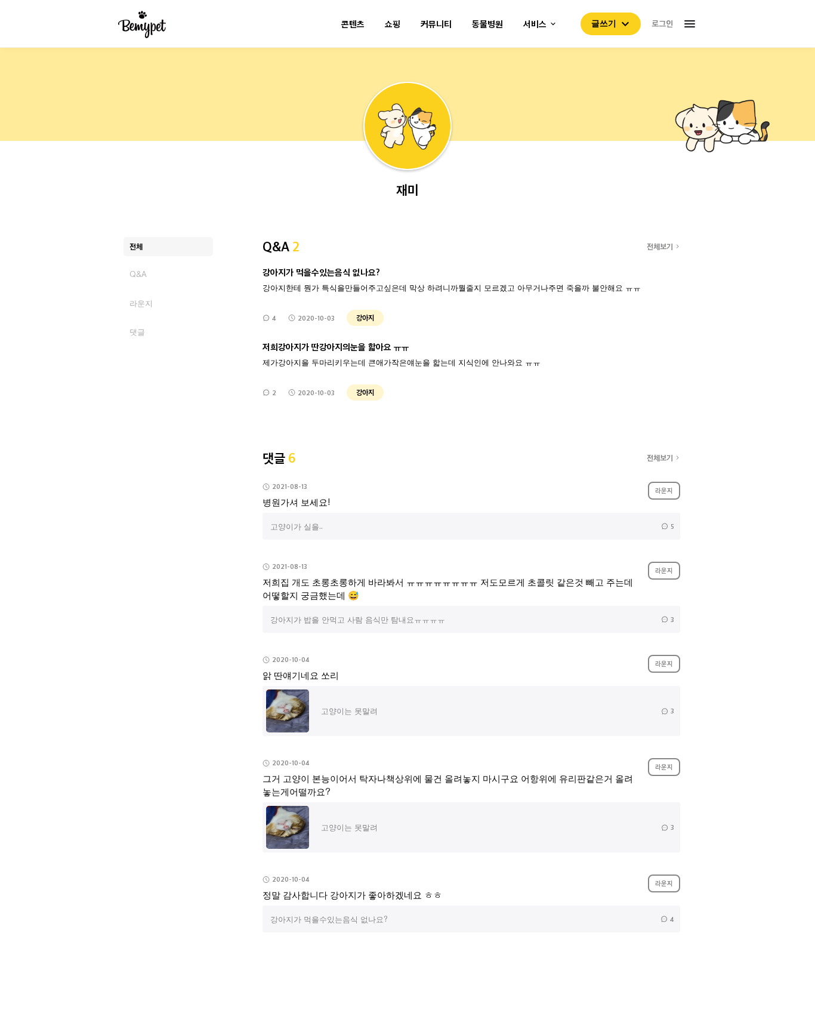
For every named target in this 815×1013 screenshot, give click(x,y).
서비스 (535, 24)
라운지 (141, 303)
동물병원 (487, 24)
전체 (136, 246)
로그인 (662, 23)
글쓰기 (603, 23)
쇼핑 (392, 24)
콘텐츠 (353, 24)
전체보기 (660, 246)
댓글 (137, 331)
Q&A (138, 274)
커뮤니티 (436, 24)
